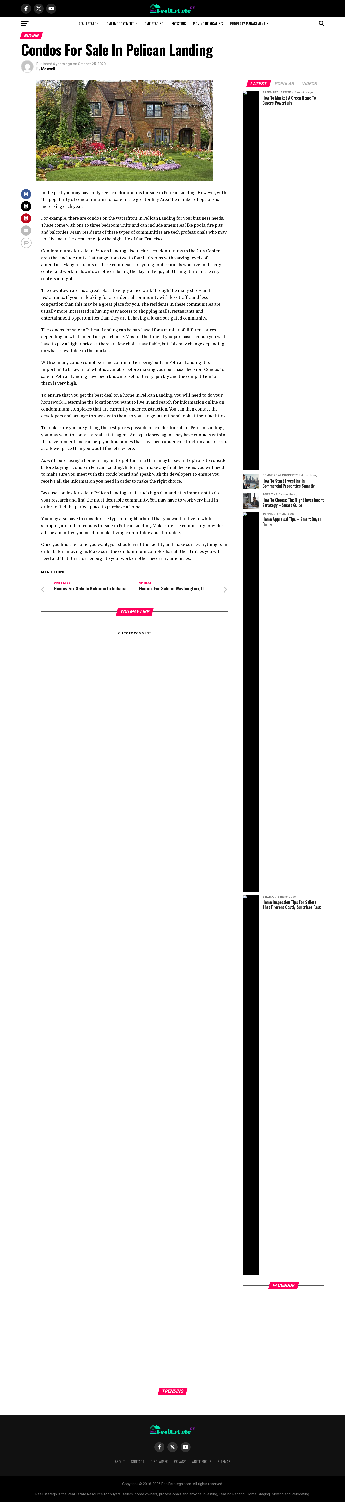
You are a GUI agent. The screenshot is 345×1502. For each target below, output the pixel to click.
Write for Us (201, 1461)
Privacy (180, 1461)
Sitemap (223, 1461)
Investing (178, 23)
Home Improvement (119, 23)
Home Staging (153, 23)
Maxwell (48, 69)
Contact (137, 1461)
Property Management (247, 23)
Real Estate (87, 23)
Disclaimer (159, 1461)
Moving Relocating (208, 23)
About (120, 1461)
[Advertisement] (283, 1341)
